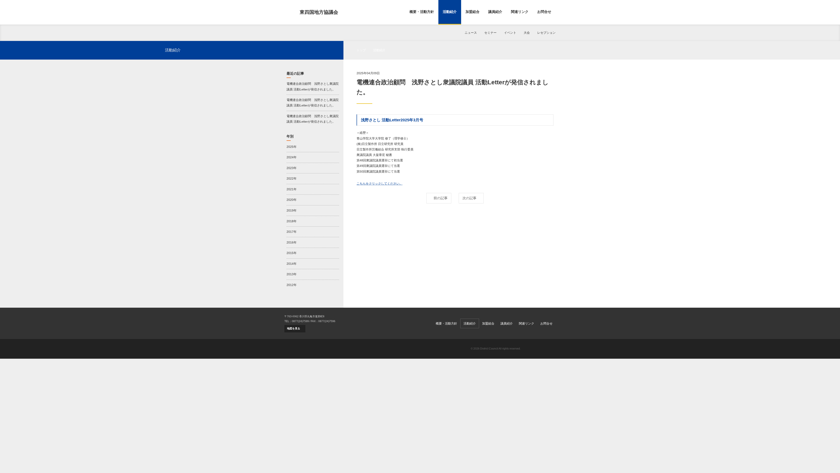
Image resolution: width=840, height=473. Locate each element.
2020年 (292, 199)
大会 (527, 32)
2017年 (292, 231)
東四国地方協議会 (319, 12)
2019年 (292, 210)
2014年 (292, 263)
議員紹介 (495, 12)
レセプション (546, 32)
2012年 (292, 285)
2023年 (292, 168)
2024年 (292, 157)
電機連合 (540, 349)
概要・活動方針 (422, 12)
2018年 (292, 221)
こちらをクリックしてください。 (379, 183)
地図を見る (293, 328)
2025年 (292, 146)
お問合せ (544, 12)
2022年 (292, 178)
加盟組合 (473, 12)
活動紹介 (450, 12)
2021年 (292, 189)
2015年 (292, 253)
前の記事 (441, 198)
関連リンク (519, 12)
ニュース (471, 32)
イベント (510, 32)
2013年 (292, 274)
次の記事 (469, 198)
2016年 (292, 242)
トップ (361, 50)
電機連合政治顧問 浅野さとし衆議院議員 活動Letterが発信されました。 (313, 86)
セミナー (490, 32)
